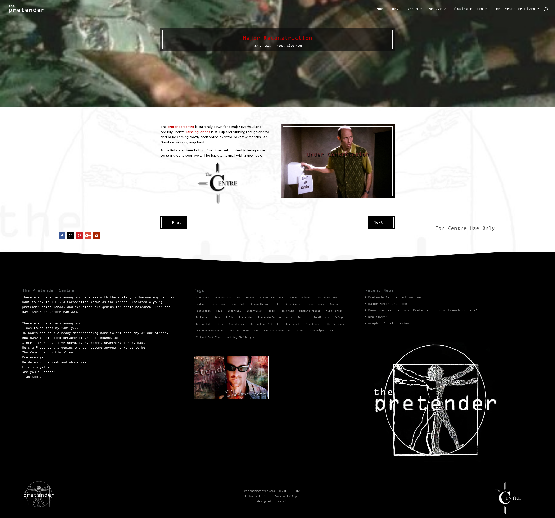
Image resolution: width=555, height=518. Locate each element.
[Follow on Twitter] (70, 235)
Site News (295, 45)
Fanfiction (203, 310)
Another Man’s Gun (227, 297)
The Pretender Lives (514, 8)
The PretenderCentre (209, 330)
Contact (200, 304)
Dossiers (336, 304)
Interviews (254, 310)
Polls (229, 317)
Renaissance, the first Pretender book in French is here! (422, 310)
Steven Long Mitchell (265, 324)
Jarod (271, 310)
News (396, 8)
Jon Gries (287, 310)
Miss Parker (334, 310)
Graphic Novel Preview (388, 323)
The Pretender (336, 324)
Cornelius (218, 304)
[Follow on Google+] (88, 235)
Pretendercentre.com (258, 490)
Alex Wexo (202, 297)
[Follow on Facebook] (62, 235)
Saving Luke (203, 324)
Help (219, 310)
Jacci (282, 501)
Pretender (246, 317)
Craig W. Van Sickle (265, 304)
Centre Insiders (299, 297)
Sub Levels (292, 324)
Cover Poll (238, 304)
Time (300, 330)
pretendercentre (181, 127)
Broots (250, 297)
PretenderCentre (269, 317)
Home (381, 8)
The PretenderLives (277, 330)
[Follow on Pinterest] (79, 235)
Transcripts (316, 330)
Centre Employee (271, 297)
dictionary (316, 304)
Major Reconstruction (387, 303)
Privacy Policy (257, 496)
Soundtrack (236, 324)
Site (220, 324)
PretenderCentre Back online (394, 297)
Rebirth (303, 317)
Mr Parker (202, 317)
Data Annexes (294, 304)
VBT (332, 330)
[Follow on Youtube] (96, 235)
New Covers (378, 316)
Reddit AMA (321, 317)
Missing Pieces (468, 8)
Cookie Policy (285, 496)
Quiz (289, 317)
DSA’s (412, 8)
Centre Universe (328, 297)
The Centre (313, 324)
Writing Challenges (240, 337)
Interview (234, 310)
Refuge (435, 8)
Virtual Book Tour (208, 337)
